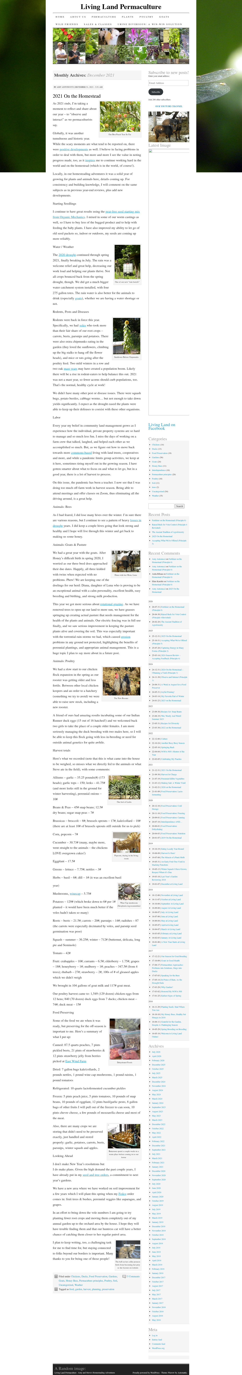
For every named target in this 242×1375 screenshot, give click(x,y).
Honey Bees (72, 1280)
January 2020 (157, 1196)
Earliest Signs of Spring (171, 995)
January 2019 (157, 1222)
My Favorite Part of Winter (172, 696)
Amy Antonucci (65, 87)
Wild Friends (67, 24)
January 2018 (157, 1273)
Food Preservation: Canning (173, 817)
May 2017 (156, 1294)
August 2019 (157, 1205)
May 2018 (156, 1256)
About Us (78, 16)
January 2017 (157, 1302)
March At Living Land (170, 929)
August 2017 (157, 1285)
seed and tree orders (95, 1175)
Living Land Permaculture (121, 6)
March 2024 (157, 1098)
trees (154, 487)
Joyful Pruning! (168, 691)
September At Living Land (172, 903)
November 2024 (159, 1085)
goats (78, 298)
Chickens (75, 1276)
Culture (164, 738)
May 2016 (156, 1319)
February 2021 (158, 1162)
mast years (70, 368)
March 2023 (157, 1119)
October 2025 (158, 1068)
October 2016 (158, 1311)
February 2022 (158, 1141)
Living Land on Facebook (161, 426)
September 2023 (159, 1107)
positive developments (74, 149)
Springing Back (167, 747)
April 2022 (156, 1136)
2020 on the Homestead (171, 787)
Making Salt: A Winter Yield (173, 782)
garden (78, 1289)
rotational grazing (111, 604)
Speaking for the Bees (170, 975)
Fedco (122, 1193)
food (71, 1289)
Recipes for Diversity (170, 723)
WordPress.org (158, 1348)
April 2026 (156, 1056)
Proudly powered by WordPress (146, 1372)
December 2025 (158, 1064)
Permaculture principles (91, 1280)
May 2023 (156, 1115)
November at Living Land (172, 895)
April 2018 (156, 1260)
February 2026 (158, 1060)
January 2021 (157, 1166)
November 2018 (159, 1230)
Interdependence (159, 470)
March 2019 (157, 1217)
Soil (115, 1280)
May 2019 (156, 1213)
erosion (125, 636)
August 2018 (157, 1243)
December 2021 (158, 1145)
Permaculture (104, 16)
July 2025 (156, 1073)
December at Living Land (171, 883)
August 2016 (157, 1315)
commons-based (81, 452)
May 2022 (156, 1132)
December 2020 (158, 1171)
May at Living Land (169, 920)
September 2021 (159, 1149)
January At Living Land (171, 937)
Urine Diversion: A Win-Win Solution (150, 24)
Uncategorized (66, 1285)
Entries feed (157, 1339)
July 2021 (156, 1153)
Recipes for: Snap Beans (171, 711)
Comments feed (158, 1343)
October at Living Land (171, 899)
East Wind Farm (75, 1061)
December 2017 (158, 1277)
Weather (79, 1285)
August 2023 (157, 1111)
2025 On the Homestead (162, 536)
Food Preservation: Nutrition (173, 833)
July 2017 (156, 1290)
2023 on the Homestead (171, 700)
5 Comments (133, 1276)
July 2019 (156, 1209)
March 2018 (157, 1264)
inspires (90, 160)
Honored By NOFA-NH (171, 991)
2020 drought (67, 254)
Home (60, 16)
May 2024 (156, 1094)
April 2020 (156, 1192)
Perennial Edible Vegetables (172, 778)
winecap (75, 893)
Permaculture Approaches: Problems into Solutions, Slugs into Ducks (167, 968)
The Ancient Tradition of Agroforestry (168, 531)
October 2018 (158, 1234)
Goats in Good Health (170, 960)
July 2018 (156, 1247)
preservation (108, 1289)
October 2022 (158, 1128)
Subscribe (156, 91)
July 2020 (156, 1183)
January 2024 (157, 1102)
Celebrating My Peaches (171, 758)
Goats (164, 16)
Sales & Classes (98, 24)
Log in (154, 1335)
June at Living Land (169, 916)
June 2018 (156, 1251)
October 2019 (158, 1200)
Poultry (147, 16)
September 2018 (159, 1239)
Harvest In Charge (169, 774)
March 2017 (157, 1298)
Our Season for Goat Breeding (174, 956)
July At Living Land (169, 912)
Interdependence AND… (171, 821)
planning (96, 1289)
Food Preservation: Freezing (173, 813)
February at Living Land (171, 933)
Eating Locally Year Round (172, 848)
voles (82, 325)
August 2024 (157, 1090)
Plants (128, 16)
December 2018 (158, 1226)
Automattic (182, 1372)
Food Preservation (98, 1276)
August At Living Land (171, 907)
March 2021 (157, 1158)
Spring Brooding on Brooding (174, 1029)
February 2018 (158, 1268)
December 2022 (158, 1124)
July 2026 (156, 1051)
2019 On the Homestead (171, 837)
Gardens (113, 1276)
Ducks (84, 1276)
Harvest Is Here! (168, 853)
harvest (87, 1289)
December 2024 (158, 1081)
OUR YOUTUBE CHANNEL (168, 106)
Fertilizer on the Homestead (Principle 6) (169, 520)
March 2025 (157, 1077)
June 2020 (156, 1188)
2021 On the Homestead (77, 95)
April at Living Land (169, 924)
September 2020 (159, 1179)
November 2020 (159, 1175)
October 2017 (158, 1281)
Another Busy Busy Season (173, 742)
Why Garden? (167, 987)
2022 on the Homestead (171, 727)
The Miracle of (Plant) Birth (173, 857)
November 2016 (159, 1307)
